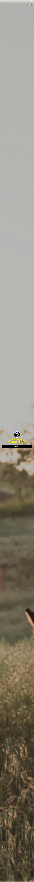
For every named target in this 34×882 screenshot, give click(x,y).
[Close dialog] (31, 3)
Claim (17, 446)
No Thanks (17, 450)
